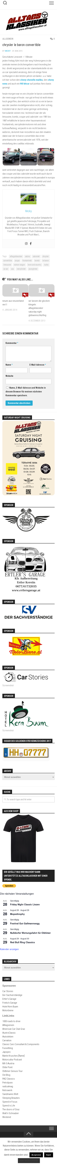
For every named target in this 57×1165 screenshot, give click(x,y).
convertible (7, 261)
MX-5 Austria (8, 1063)
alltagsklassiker (16, 256)
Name (9, 364)
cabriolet (36, 256)
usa (12, 269)
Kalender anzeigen (9, 949)
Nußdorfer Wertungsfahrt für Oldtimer (30, 932)
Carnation (6, 1040)
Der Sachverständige (12, 995)
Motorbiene (7, 1010)
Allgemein (7, 39)
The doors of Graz (10, 1109)
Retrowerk (7, 1090)
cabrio (27, 256)
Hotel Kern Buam (10, 1006)
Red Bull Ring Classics (22, 942)
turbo (46, 265)
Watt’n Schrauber (10, 1113)
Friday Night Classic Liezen (25, 904)
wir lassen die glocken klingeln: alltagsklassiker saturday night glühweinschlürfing (39, 308)
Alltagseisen (8, 1025)
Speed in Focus (9, 1101)
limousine (7, 265)
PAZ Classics (8, 1078)
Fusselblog (7, 1048)
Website (9, 376)
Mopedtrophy (17, 914)
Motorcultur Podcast (12, 1059)
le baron (46, 261)
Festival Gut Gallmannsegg (25, 923)
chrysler (46, 256)
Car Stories (7, 991)
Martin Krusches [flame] (13, 1055)
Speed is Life (8, 1105)
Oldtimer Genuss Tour (12, 1071)
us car (5, 269)
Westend (6, 1117)
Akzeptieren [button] (36, 1155)
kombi (37, 261)
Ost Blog (6, 1074)
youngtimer (33, 269)
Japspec (6, 1051)
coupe (17, 261)
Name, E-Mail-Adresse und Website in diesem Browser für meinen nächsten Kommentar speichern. (26, 391)
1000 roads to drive (11, 1021)
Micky (8, 51)
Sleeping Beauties (11, 1097)
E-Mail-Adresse (37, 364)
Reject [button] (48, 1155)
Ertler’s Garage (9, 998)
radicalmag (7, 1086)
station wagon (19, 265)
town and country (34, 265)
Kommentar (12, 343)
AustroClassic (9, 1032)
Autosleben (7, 1036)
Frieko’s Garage (9, 1002)
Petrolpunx (7, 1082)
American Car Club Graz (13, 1028)
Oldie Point (7, 1067)
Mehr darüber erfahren (29, 1160)
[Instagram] (26, 243)
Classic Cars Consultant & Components (20, 1044)
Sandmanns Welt (10, 1094)
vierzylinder (21, 269)
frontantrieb (27, 261)
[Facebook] (30, 243)
